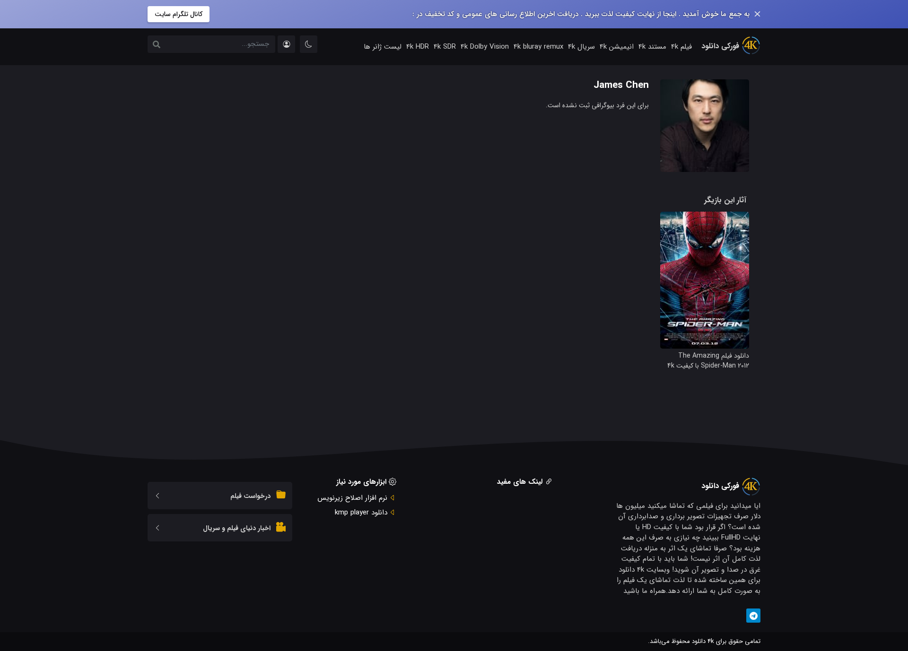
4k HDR (417, 46)
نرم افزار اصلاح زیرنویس (352, 498)
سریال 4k (581, 46)
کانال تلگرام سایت (178, 14)
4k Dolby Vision (485, 46)
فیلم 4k (681, 46)
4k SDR (445, 46)
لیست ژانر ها (383, 46)
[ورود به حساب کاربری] (286, 44)
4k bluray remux (538, 46)
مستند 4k (652, 46)
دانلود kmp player (361, 512)
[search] (156, 45)
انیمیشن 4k (617, 46)
